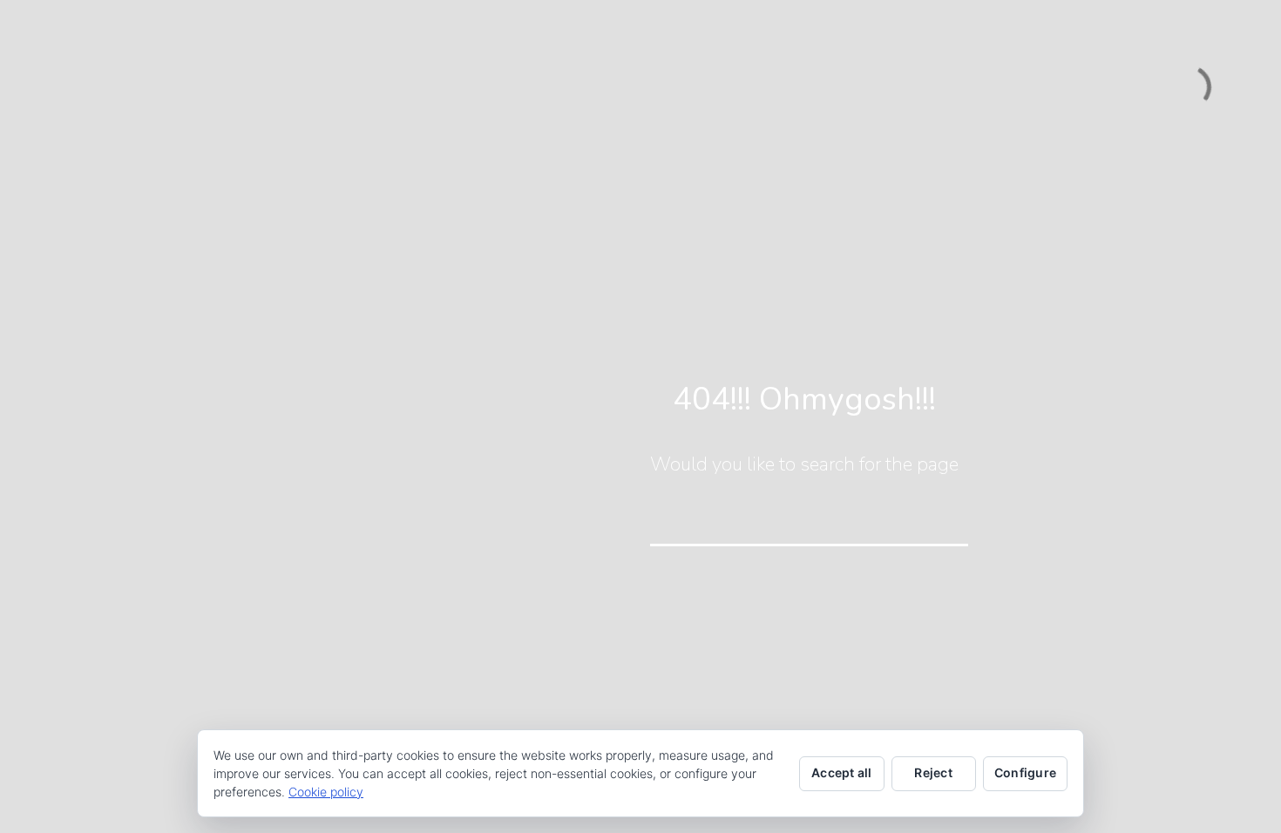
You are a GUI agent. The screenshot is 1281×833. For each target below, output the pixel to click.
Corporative (109, 449)
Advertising (108, 357)
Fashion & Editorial (130, 388)
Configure (1025, 772)
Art (83, 510)
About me (103, 266)
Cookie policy (325, 791)
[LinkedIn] (161, 688)
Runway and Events (133, 418)
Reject (933, 772)
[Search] (943, 521)
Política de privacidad (175, 810)
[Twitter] (135, 688)
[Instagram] (213, 688)
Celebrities (106, 296)
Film (86, 540)
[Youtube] (187, 688)
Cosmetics (104, 327)
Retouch (99, 571)
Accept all (841, 772)
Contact (97, 601)
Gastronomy (110, 479)
